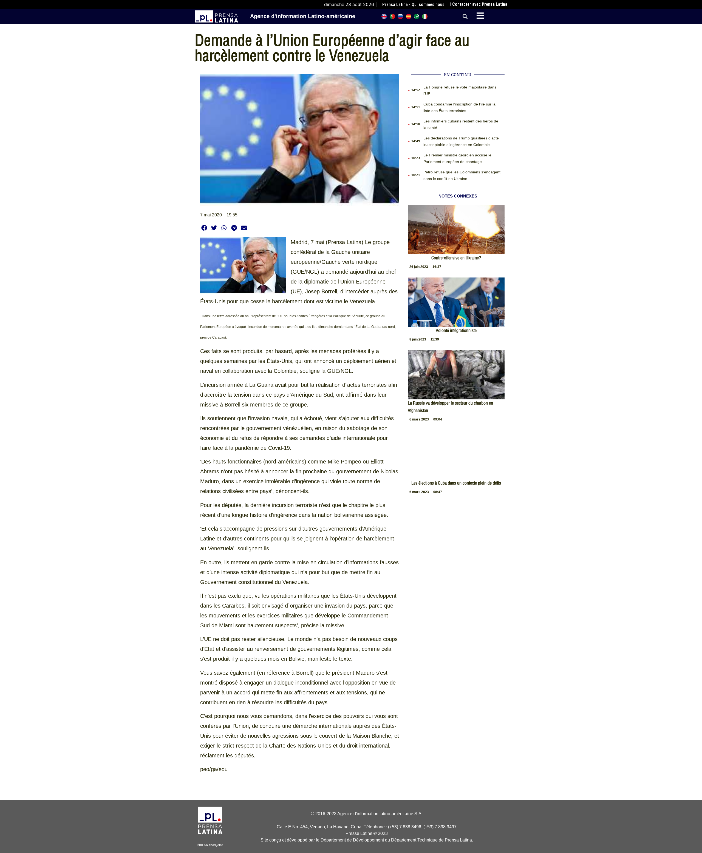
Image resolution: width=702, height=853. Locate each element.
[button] (465, 16)
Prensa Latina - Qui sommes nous (413, 4)
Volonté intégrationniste (456, 330)
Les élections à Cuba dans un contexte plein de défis (456, 483)
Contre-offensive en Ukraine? (456, 258)
